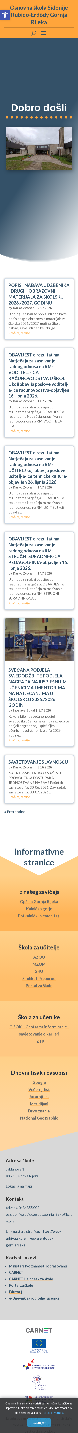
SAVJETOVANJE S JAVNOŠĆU (38, 762)
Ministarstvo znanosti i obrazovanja (38, 1266)
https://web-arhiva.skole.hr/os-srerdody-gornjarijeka (33, 1238)
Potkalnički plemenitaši (39, 915)
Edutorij (15, 1292)
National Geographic (39, 1118)
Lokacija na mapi (19, 1186)
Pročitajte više (19, 333)
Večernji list (39, 1089)
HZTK (39, 1041)
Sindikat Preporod (39, 978)
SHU (39, 971)
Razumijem (39, 1422)
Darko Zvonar (23, 308)
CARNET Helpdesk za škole (31, 1279)
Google (39, 1082)
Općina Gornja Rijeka (39, 901)
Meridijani (39, 1103)
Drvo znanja (39, 1110)
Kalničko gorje (39, 908)
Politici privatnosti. (53, 1413)
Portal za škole (39, 985)
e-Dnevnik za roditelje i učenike (34, 1298)
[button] (5, 15)
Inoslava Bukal (24, 710)
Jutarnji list (39, 1096)
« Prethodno (14, 811)
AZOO (39, 957)
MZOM (39, 964)
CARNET (16, 1272)
